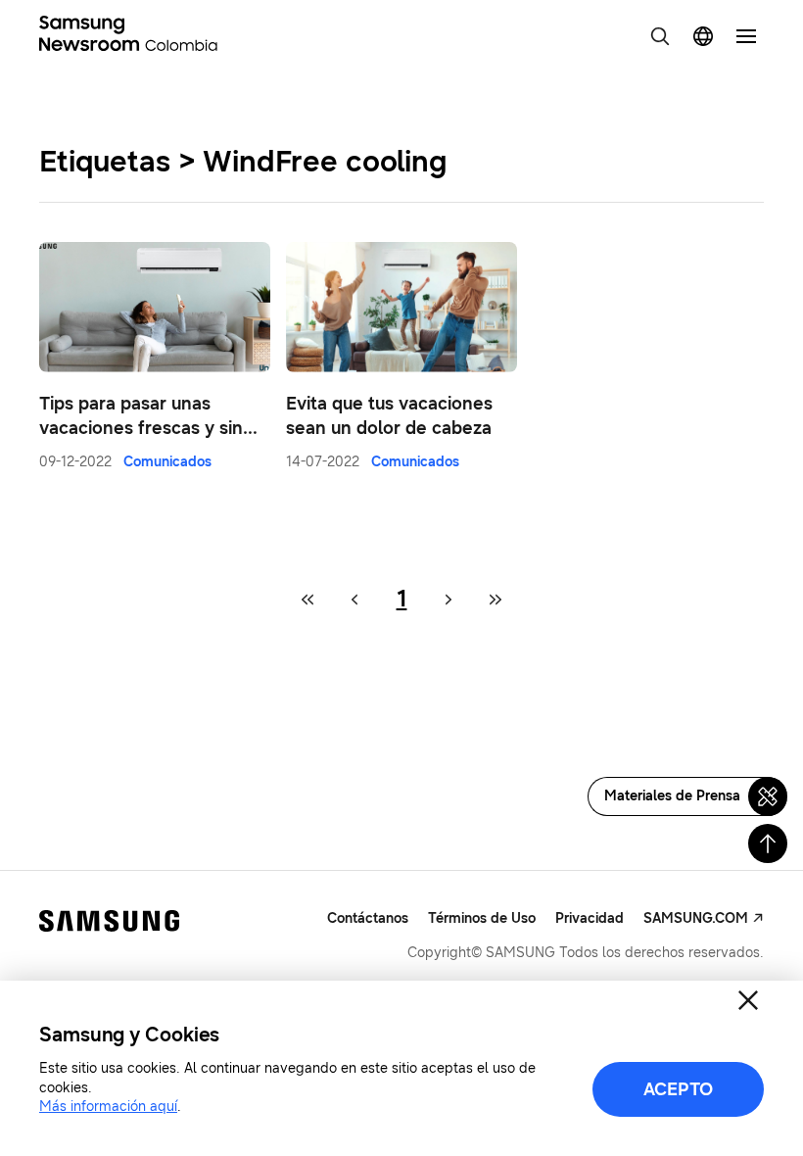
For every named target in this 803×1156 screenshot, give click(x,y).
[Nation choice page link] (703, 36)
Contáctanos (367, 918)
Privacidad (589, 918)
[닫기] (748, 1000)
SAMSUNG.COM (695, 918)
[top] (767, 843)
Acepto (678, 1089)
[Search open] (660, 36)
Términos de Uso (482, 918)
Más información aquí (108, 1106)
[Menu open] (746, 36)
